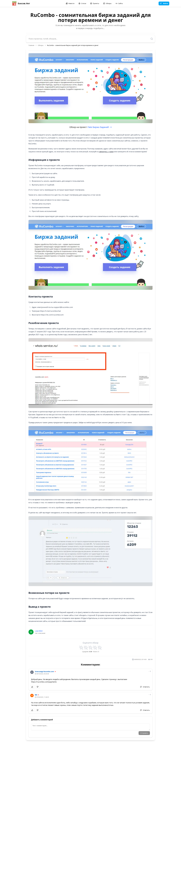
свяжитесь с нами (106, 151)
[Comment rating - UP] (32, 687)
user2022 (39, 631)
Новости (71, 3)
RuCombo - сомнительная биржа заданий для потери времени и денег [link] (72, 45)
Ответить (146, 687)
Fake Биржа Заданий (98, 127)
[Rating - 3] (90, 648)
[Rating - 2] (86, 648)
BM (36, 695)
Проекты (96, 3)
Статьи (83, 3)
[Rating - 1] (81, 648)
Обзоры (108, 3)
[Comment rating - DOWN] (38, 687)
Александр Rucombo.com (44, 672)
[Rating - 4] (95, 648)
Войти (165, 3)
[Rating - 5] (100, 648)
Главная (31, 45)
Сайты (120, 3)
